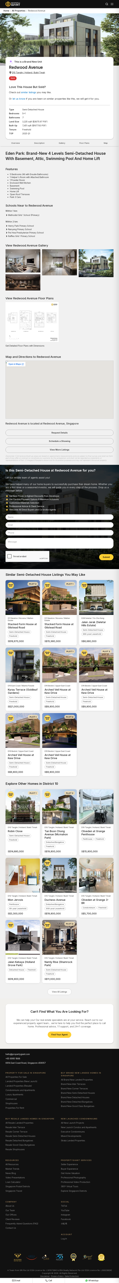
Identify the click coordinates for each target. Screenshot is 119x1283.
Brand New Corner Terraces (74, 1088)
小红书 (64, 1223)
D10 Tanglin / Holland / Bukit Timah (28, 72)
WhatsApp (93, 1280)
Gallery (62, 143)
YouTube (65, 1210)
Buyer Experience (69, 1169)
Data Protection (72, 1276)
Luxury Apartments (14, 1094)
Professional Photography (73, 1177)
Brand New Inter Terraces (73, 1084)
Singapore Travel (14, 1191)
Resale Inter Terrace (15, 1127)
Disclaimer (45, 1276)
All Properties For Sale (16, 1077)
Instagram (65, 1214)
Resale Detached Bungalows (19, 1140)
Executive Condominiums (73, 1131)
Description (39, 143)
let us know (18, 98)
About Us (10, 1206)
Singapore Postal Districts (18, 1186)
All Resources (12, 1164)
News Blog (11, 1173)
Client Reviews (13, 1219)
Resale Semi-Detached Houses (20, 1136)
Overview (15, 143)
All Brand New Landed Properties (77, 1079)
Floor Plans (84, 143)
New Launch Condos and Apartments (79, 1127)
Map (106, 143)
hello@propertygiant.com (18, 1054)
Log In (64, 1238)
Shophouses (12, 1103)
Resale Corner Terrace (16, 1131)
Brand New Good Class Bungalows (77, 1106)
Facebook (66, 1219)
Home (6, 10)
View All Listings (59, 991)
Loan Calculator (13, 1182)
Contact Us (11, 1228)
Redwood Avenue (36, 10)
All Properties (18, 10)
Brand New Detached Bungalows (77, 1102)
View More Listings (59, 449)
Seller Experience (69, 1164)
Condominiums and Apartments (20, 1090)
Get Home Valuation (70, 1173)
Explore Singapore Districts (74, 1191)
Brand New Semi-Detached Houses (78, 1093)
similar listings (28, 92)
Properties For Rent (15, 1108)
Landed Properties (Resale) (19, 1086)
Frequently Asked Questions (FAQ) (22, 1223)
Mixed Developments (71, 1136)
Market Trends (12, 1169)
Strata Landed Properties (73, 1140)
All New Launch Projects (72, 1123)
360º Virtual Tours (69, 1186)
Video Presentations (15, 1177)
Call (50, 1280)
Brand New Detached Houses (75, 1097)
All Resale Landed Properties (19, 1123)
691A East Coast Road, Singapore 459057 (26, 1063)
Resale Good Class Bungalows (20, 1145)
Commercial (11, 1099)
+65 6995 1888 (13, 1058)
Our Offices (11, 1214)
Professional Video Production (75, 1182)
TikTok (64, 1206)
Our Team (10, 1210)
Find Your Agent (59, 1034)
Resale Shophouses (15, 1149)
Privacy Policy (57, 1276)
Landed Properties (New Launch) (21, 1081)
